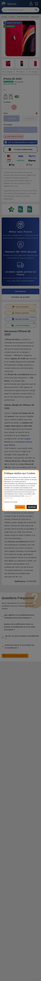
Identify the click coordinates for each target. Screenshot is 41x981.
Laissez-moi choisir (10, 502)
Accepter (20, 507)
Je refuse (32, 507)
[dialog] (20, 490)
